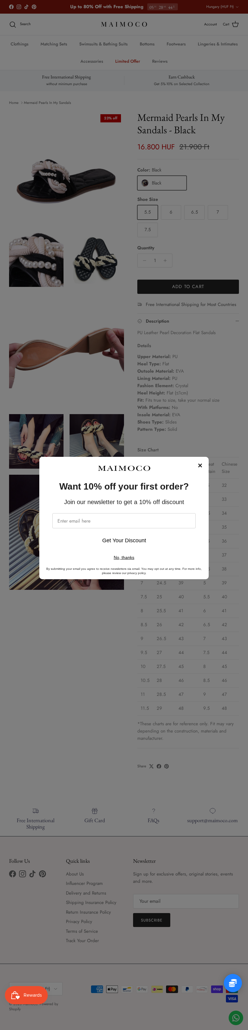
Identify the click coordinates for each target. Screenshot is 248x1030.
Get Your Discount (124, 540)
